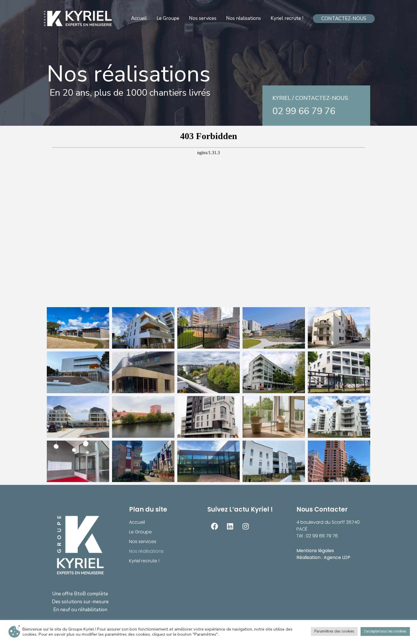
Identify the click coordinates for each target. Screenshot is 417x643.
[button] (344, 18)
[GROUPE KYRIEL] (78, 18)
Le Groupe (140, 532)
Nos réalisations (146, 551)
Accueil (137, 522)
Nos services (142, 541)
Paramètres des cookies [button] (334, 631)
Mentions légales (315, 550)
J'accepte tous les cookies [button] (385, 631)
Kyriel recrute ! (144, 561)
